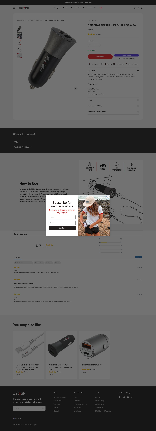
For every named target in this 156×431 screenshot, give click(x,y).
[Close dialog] (107, 197)
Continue (62, 228)
